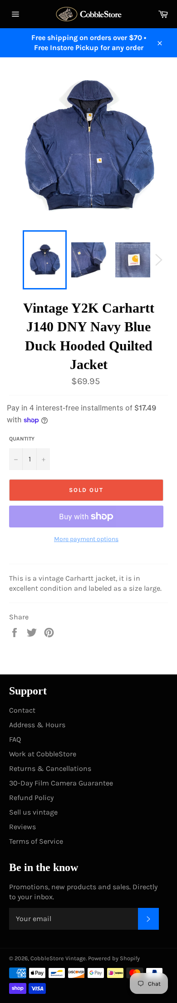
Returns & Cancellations (50, 768)
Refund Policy (31, 797)
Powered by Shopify (114, 958)
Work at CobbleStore (42, 754)
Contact (22, 710)
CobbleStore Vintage (58, 958)
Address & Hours (37, 724)
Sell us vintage (33, 812)
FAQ (15, 739)
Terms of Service (36, 841)
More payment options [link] (86, 539)
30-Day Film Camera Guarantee (61, 783)
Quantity (21, 439)
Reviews (22, 826)
